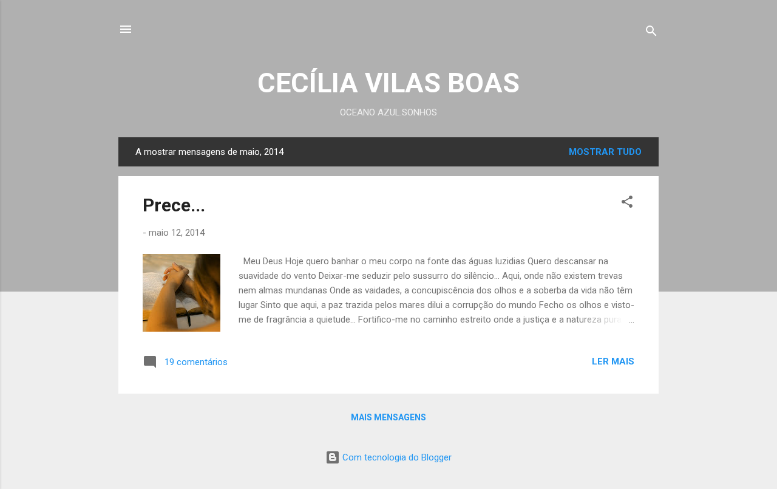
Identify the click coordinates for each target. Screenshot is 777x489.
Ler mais (613, 361)
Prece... (174, 205)
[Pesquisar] (651, 33)
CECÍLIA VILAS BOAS (388, 83)
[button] (627, 203)
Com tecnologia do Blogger (396, 457)
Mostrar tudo (605, 151)
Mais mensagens (388, 417)
